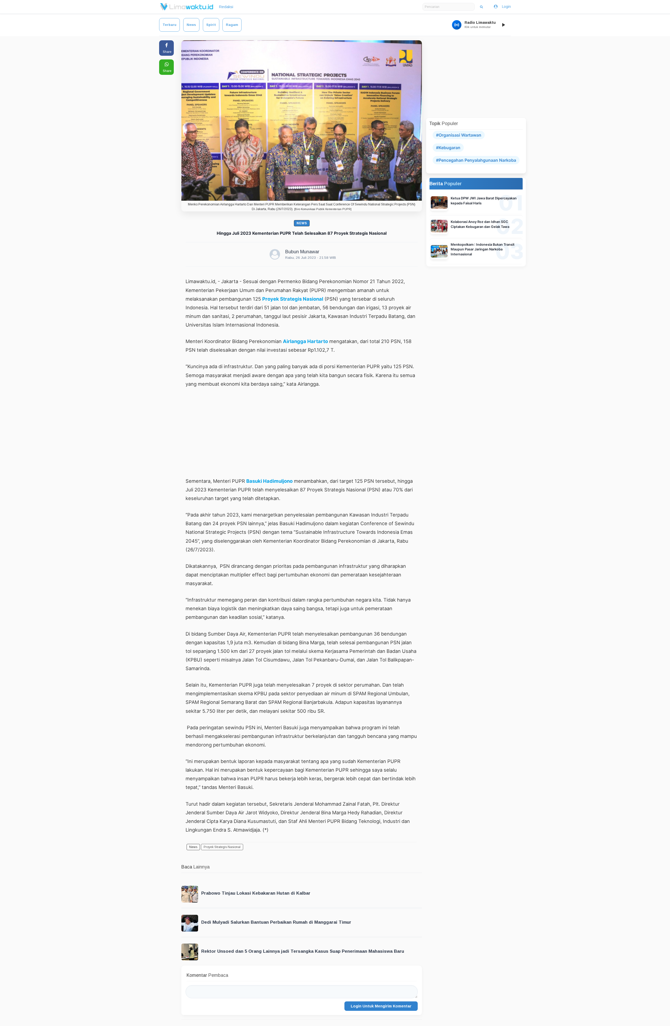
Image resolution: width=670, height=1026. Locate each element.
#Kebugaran (448, 147)
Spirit (211, 25)
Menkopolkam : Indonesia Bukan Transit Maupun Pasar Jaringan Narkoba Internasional (483, 249)
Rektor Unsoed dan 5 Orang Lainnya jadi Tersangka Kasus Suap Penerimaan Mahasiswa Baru (302, 951)
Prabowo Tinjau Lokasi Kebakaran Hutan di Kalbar (255, 893)
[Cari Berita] (481, 7)
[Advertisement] (302, 432)
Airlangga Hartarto (305, 341)
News (191, 25)
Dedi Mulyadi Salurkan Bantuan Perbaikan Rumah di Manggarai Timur (276, 922)
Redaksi (226, 6)
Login (506, 6)
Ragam (232, 25)
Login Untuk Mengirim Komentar (381, 1006)
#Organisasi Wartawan (458, 135)
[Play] (503, 24)
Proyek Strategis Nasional (292, 299)
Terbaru (169, 25)
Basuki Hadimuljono (269, 481)
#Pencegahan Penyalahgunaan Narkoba (476, 160)
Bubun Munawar (302, 251)
